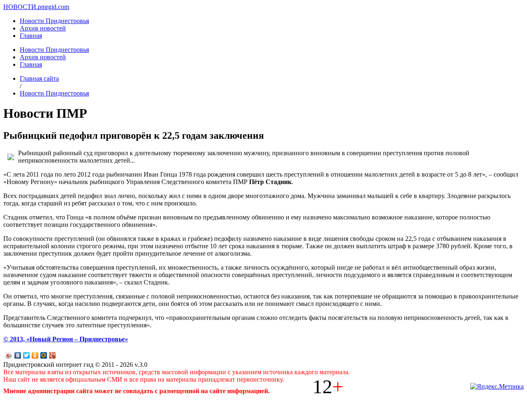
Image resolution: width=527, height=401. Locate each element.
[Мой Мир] (44, 355)
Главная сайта (39, 78)
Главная (31, 35)
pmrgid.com (53, 6)
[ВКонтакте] (18, 355)
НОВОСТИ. (20, 6)
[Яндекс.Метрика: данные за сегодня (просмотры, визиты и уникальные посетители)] (497, 386)
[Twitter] (26, 355)
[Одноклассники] (35, 355)
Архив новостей (43, 28)
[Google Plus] (52, 355)
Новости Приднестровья (54, 20)
